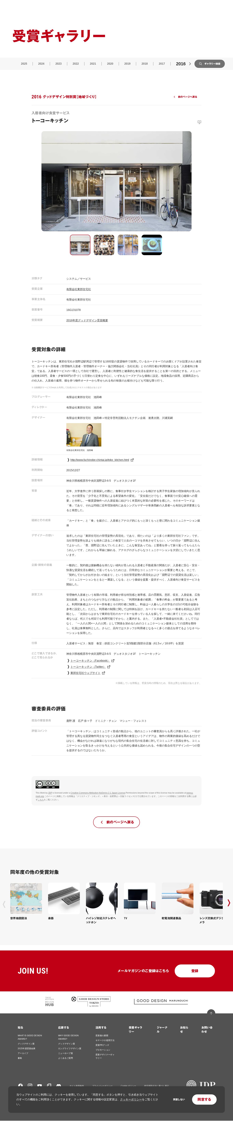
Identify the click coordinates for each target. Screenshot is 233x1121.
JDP (50, 793)
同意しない (179, 1099)
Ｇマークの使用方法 (105, 1040)
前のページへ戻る (187, 97)
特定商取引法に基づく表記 (156, 1086)
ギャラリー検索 (212, 63)
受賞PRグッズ (102, 1045)
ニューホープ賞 (65, 1053)
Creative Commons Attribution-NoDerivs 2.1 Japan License (98, 793)
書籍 (20, 1058)
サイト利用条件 (77, 1086)
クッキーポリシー (131, 1099)
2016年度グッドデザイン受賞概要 (87, 320)
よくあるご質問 (65, 1058)
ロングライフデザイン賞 (69, 1048)
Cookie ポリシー (128, 1086)
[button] (80, 245)
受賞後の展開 (102, 1035)
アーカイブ (23, 1053)
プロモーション (103, 1050)
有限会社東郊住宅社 (78, 289)
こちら (41, 799)
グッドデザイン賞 (26, 1044)
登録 (194, 971)
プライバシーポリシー (102, 1086)
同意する (204, 1099)
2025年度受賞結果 (26, 1048)
